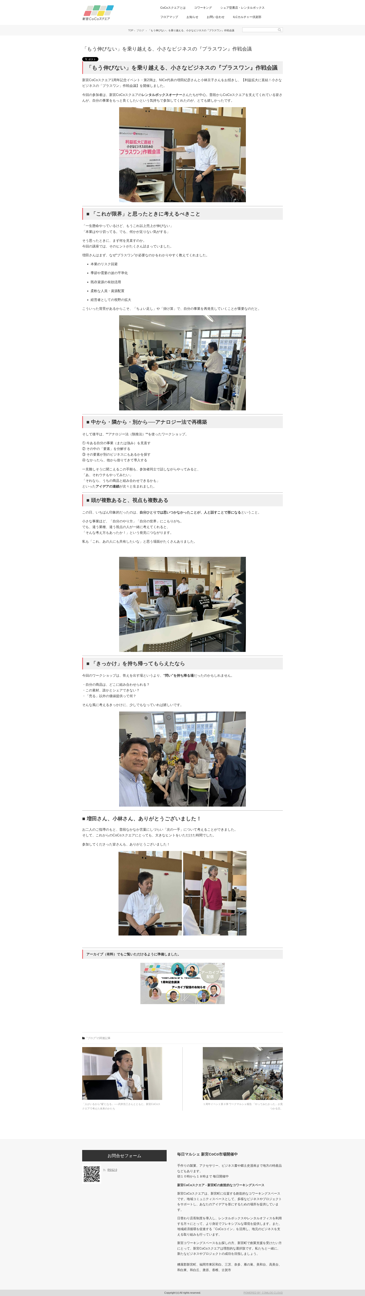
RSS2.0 (112, 1170)
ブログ (140, 30)
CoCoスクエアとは (173, 7)
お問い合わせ (216, 17)
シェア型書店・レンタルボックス (242, 7)
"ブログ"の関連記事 (98, 1038)
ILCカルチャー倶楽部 (247, 17)
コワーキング (203, 7)
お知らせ (192, 17)
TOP (130, 30)
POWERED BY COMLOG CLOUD (263, 1292)
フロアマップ (169, 17)
